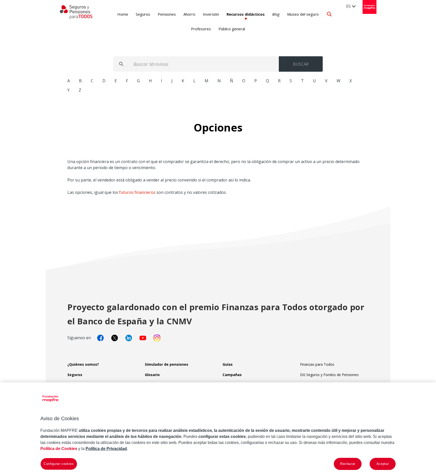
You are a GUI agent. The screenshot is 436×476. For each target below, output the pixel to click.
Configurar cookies (59, 464)
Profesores (201, 28)
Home (122, 14)
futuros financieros (137, 192)
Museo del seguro (303, 14)
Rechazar (347, 464)
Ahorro (189, 14)
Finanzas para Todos (317, 364)
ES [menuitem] (348, 6)
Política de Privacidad (106, 448)
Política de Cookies (58, 448)
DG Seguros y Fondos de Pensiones (329, 374)
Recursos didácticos (246, 14)
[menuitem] (351, 6)
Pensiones (167, 14)
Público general (232, 28)
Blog (276, 14)
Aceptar (382, 464)
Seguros (143, 14)
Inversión (211, 14)
